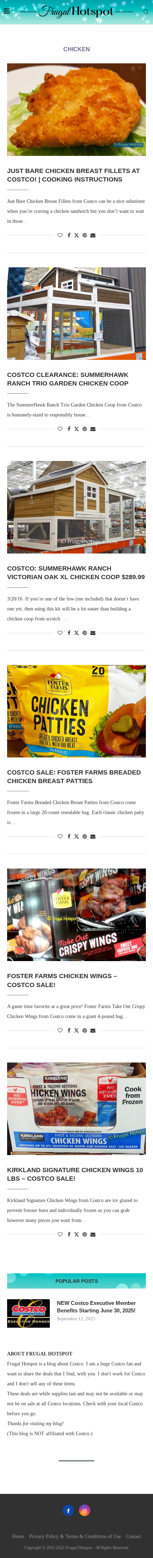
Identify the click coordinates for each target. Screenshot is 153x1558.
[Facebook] (68, 1510)
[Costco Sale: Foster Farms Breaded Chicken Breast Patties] (76, 711)
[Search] (145, 12)
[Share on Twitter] (76, 235)
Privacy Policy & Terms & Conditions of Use (75, 1536)
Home (18, 1536)
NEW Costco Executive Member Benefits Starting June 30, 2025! (96, 1306)
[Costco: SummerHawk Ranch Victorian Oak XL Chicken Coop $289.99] (76, 507)
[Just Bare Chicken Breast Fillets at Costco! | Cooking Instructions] (76, 109)
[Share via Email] (92, 235)
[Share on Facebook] (69, 235)
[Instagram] (84, 1510)
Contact (133, 1536)
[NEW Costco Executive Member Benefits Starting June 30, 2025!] (28, 1313)
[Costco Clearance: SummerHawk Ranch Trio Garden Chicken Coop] (76, 313)
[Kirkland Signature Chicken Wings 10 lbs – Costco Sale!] (76, 1109)
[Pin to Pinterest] (85, 235)
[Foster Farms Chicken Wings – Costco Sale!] (76, 915)
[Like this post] (60, 235)
